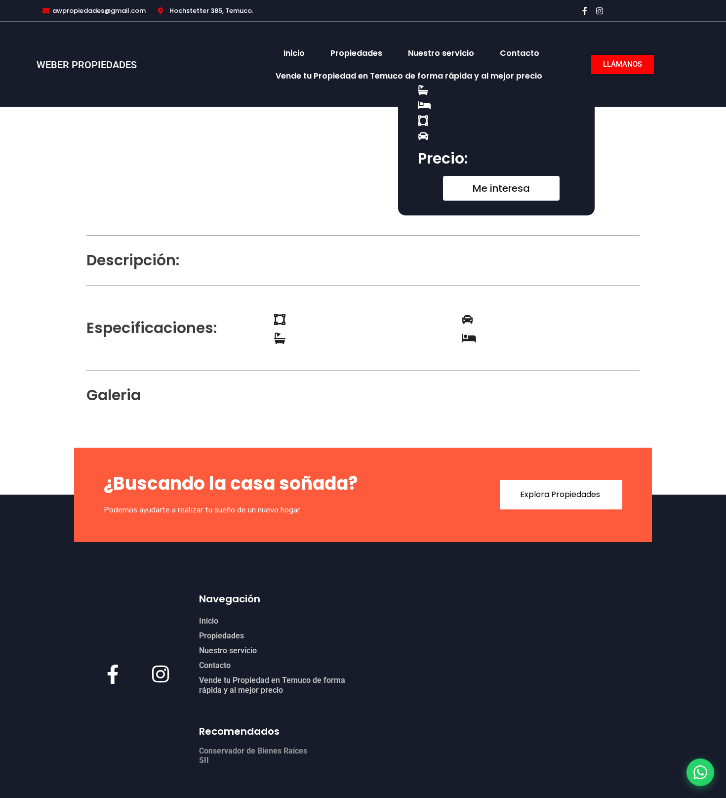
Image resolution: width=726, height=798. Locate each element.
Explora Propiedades (560, 494)
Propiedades (356, 53)
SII (204, 760)
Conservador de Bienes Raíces (253, 751)
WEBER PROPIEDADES (87, 65)
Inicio (294, 53)
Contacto (519, 53)
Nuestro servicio (441, 53)
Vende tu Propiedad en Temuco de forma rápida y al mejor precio (409, 76)
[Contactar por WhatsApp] (700, 772)
